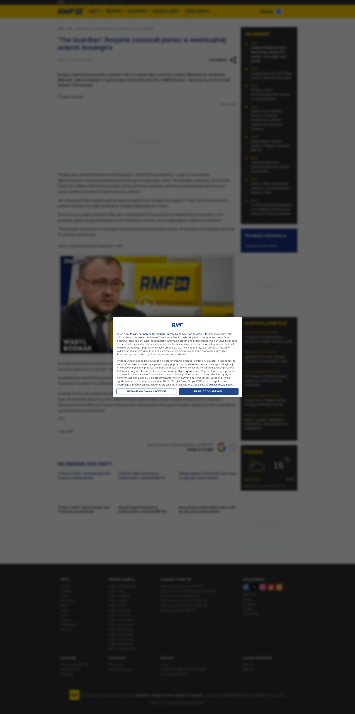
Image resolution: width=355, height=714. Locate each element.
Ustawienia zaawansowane (146, 391)
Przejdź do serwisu (208, 391)
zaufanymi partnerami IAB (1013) (145, 333)
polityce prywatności (187, 371)
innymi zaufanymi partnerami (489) (187, 333)
